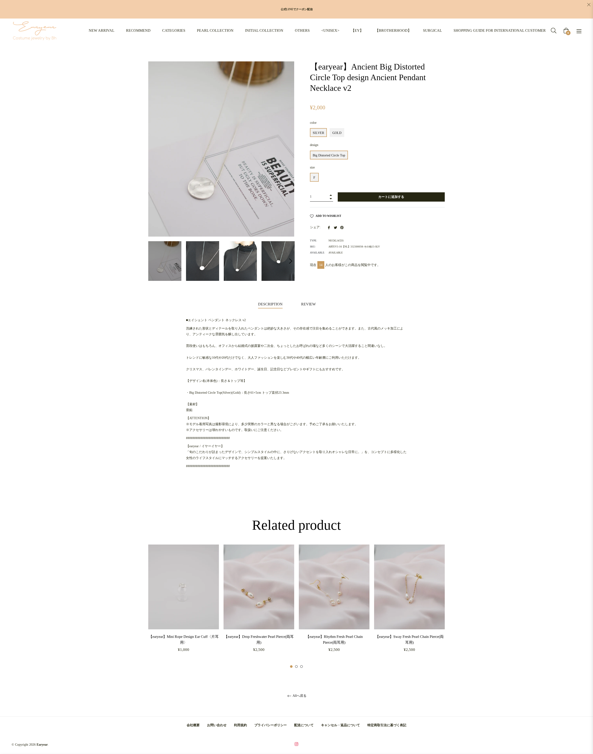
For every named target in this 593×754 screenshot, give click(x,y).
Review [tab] (309, 304)
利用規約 (240, 725)
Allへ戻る (299, 695)
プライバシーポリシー (270, 725)
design (314, 145)
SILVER (318, 133)
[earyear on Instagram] (296, 743)
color (313, 122)
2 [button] (296, 666)
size (312, 167)
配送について (304, 725)
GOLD (336, 133)
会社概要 (193, 725)
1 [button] (291, 666)
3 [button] (301, 666)
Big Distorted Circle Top (329, 155)
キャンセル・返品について (340, 725)
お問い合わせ (217, 725)
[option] (183, 606)
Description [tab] (270, 304)
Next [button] (290, 261)
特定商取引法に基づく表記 (386, 725)
